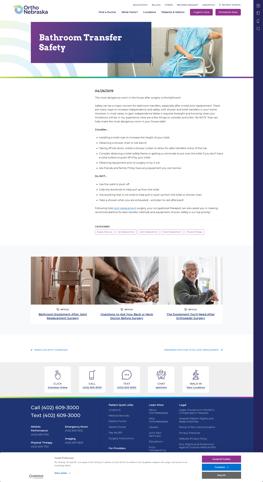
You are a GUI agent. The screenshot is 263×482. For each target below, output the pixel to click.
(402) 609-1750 (40, 434)
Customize (220, 467)
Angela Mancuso (105, 232)
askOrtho (208, 5)
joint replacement (125, 208)
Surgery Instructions (121, 438)
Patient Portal (231, 5)
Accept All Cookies (221, 459)
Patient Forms (117, 421)
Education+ (140, 5)
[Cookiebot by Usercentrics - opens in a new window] (36, 477)
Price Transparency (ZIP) (157, 450)
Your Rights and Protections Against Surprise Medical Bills (197, 446)
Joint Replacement (149, 232)
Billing (156, 5)
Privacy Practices (189, 432)
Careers (153, 427)
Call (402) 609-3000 (55, 407)
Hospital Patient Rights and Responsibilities (196, 420)
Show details (61, 473)
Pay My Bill (115, 432)
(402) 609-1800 (74, 442)
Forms (169, 5)
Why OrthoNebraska (158, 420)
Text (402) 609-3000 (55, 415)
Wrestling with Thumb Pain (51, 350)
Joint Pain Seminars (155, 434)
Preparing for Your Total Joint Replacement (191, 350)
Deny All (221, 475)
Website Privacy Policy (193, 438)
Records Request (187, 5)
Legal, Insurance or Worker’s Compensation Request (196, 411)
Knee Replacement (172, 232)
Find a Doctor (107, 12)
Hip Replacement (126, 232)
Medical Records (119, 415)
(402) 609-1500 (74, 430)
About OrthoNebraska (158, 411)
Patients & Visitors (173, 12)
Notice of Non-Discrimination (197, 427)
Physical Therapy (194, 232)
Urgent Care (201, 12)
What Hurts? (130, 12)
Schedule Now (228, 12)
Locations (149, 12)
